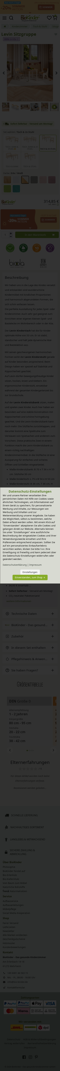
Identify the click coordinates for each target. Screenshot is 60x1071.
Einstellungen (30, 572)
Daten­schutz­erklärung (15, 564)
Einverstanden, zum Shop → (30, 577)
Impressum (35, 564)
